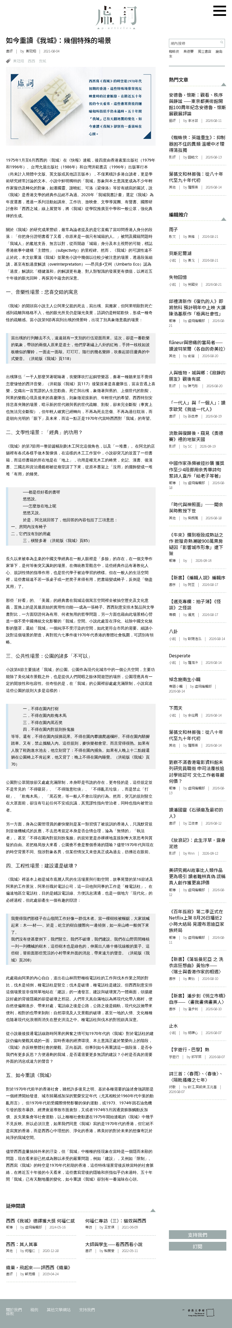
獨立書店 (204, 51)
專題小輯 (175, 686)
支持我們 (87, 1309)
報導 (9, 1227)
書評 (9, 51)
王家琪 (109, 1227)
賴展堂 (109, 1250)
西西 (31, 60)
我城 (42, 60)
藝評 (172, 120)
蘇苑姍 (30, 1273)
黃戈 (191, 260)
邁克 (191, 614)
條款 (10, 1313)
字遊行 (174, 1056)
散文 (172, 236)
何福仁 (30, 1250)
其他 (9, 1250)
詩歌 (172, 1086)
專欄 (172, 614)
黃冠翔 (18, 60)
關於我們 (14, 1309)
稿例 (34, 1309)
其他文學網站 (58, 1309)
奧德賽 (188, 51)
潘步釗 (193, 1008)
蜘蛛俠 (174, 51)
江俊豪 (193, 823)
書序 (172, 584)
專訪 (88, 1227)
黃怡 (191, 978)
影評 (172, 157)
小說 (172, 260)
